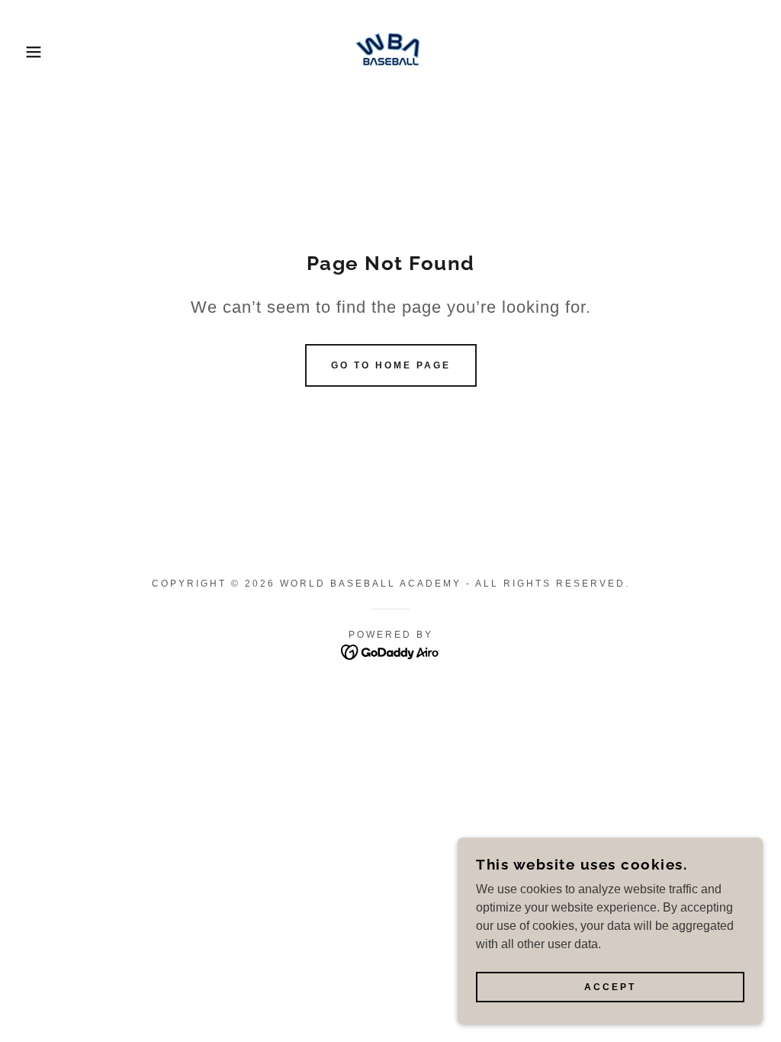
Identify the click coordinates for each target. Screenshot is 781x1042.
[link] (390, 50)
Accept (610, 987)
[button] (38, 52)
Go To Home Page (391, 365)
